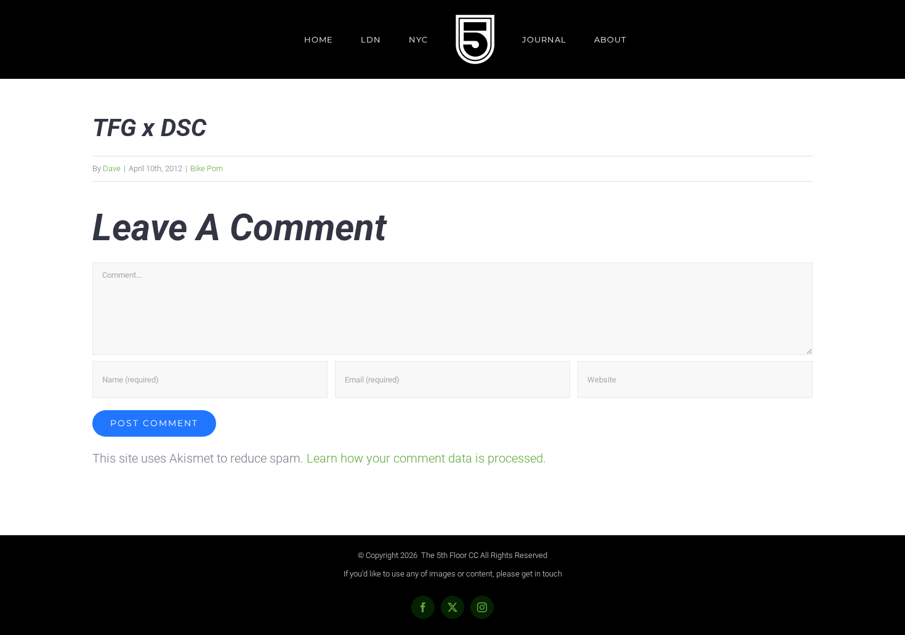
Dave (112, 168)
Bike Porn (206, 168)
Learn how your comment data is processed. (426, 458)
